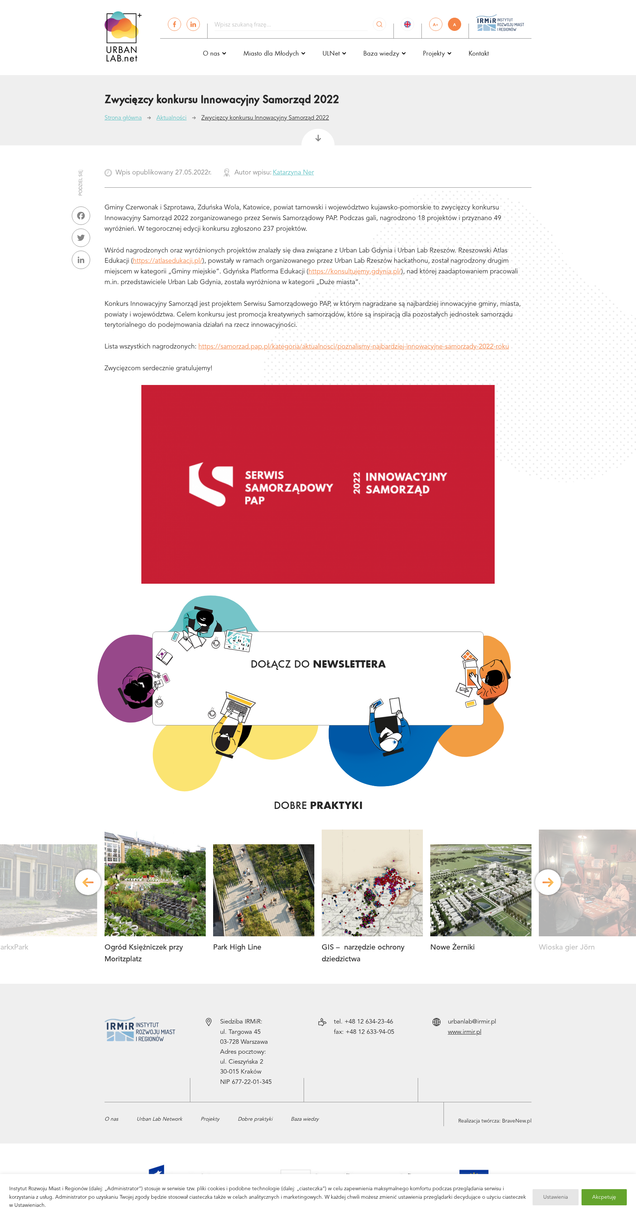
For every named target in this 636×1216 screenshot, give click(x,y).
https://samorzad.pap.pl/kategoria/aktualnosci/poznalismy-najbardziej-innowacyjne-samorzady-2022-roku (353, 346)
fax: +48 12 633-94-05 (364, 1032)
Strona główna (123, 118)
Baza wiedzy (305, 1119)
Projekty (210, 1119)
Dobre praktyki (255, 1119)
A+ (435, 24)
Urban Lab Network (159, 1119)
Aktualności (171, 118)
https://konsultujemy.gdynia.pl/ (354, 271)
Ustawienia (555, 1197)
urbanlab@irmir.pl (472, 1022)
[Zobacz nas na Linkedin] (193, 24)
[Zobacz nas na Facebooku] (174, 24)
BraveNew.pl (516, 1121)
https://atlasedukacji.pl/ (167, 261)
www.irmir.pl (464, 1032)
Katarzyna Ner (293, 172)
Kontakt (479, 53)
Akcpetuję (604, 1197)
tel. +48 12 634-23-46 (363, 1022)
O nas (111, 1119)
